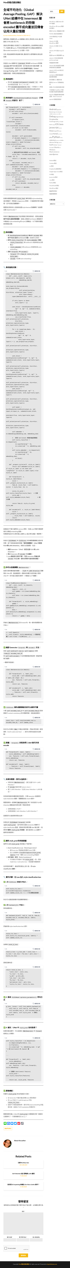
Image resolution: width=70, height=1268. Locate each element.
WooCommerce (54, 152)
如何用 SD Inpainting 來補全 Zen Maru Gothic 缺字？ (23, 1184)
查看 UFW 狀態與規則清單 (56, 87)
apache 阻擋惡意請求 (55, 99)
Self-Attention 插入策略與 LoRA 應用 (23, 1173)
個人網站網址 (36, 1237)
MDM (60, 131)
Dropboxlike (53, 119)
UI (60, 147)
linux (51, 130)
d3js (60, 114)
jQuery (60, 128)
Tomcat (59, 145)
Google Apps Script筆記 (56, 171)
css (57, 114)
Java (61, 124)
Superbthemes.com (52, 1264)
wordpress (53, 154)
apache (59, 109)
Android (53, 109)
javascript (53, 127)
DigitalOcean (59, 116)
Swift (51, 145)
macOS (56, 131)
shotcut (58, 140)
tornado (51, 147)
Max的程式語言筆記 (12, 2)
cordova (55, 114)
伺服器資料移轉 (53, 63)
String (56, 142)
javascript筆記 (53, 177)
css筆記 (51, 166)
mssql (51, 134)
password (60, 133)
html (50, 124)
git (59, 121)
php (50, 137)
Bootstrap (52, 112)
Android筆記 (52, 160)
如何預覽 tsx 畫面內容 (55, 79)
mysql (55, 133)
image (53, 124)
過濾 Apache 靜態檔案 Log (56, 55)
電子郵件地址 (23, 1237)
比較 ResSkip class (23, 1162)
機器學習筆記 (8, 1128)
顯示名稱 (10, 1237)
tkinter (55, 145)
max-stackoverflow (10, 35)
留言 (23, 1211)
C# (56, 112)
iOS (57, 124)
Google (61, 121)
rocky (61, 137)
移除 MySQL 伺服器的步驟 (56, 31)
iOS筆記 (51, 174)
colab (50, 114)
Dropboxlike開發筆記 (55, 169)
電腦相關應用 (53, 194)
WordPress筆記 (53, 188)
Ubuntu (57, 147)
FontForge (52, 121)
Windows (52, 150)
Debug (52, 116)
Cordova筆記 (53, 163)
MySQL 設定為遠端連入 (56, 33)
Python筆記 (52, 182)
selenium (52, 140)
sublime (60, 142)
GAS (57, 121)
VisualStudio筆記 (54, 185)
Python (56, 136)
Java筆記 (52, 180)
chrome (59, 112)
